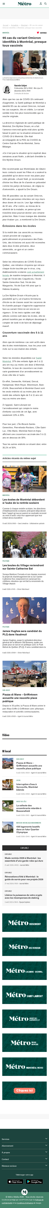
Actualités (14, 25)
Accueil (5, 25)
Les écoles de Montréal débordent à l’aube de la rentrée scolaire (24, 501)
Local (18, 780)
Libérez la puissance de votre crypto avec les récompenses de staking (23, 896)
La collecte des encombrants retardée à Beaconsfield (28, 808)
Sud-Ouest (6, 690)
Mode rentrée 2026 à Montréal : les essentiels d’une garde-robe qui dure (24, 859)
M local (6, 751)
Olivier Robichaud (23, 589)
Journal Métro (24, 865)
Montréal (24, 25)
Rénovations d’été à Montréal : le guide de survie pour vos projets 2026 (24, 878)
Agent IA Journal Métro (25, 716)
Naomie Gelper (20, 85)
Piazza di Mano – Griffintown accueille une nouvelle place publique (20, 697)
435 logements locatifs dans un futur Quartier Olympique (28, 829)
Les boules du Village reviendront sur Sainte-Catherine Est (23, 566)
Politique (6, 561)
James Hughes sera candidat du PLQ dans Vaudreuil (22, 632)
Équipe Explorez (24, 902)
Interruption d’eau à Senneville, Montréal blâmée (27, 787)
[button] (3, 4)
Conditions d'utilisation (25, 1203)
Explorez (24, 848)
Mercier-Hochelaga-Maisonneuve (28, 823)
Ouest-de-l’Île (21, 801)
